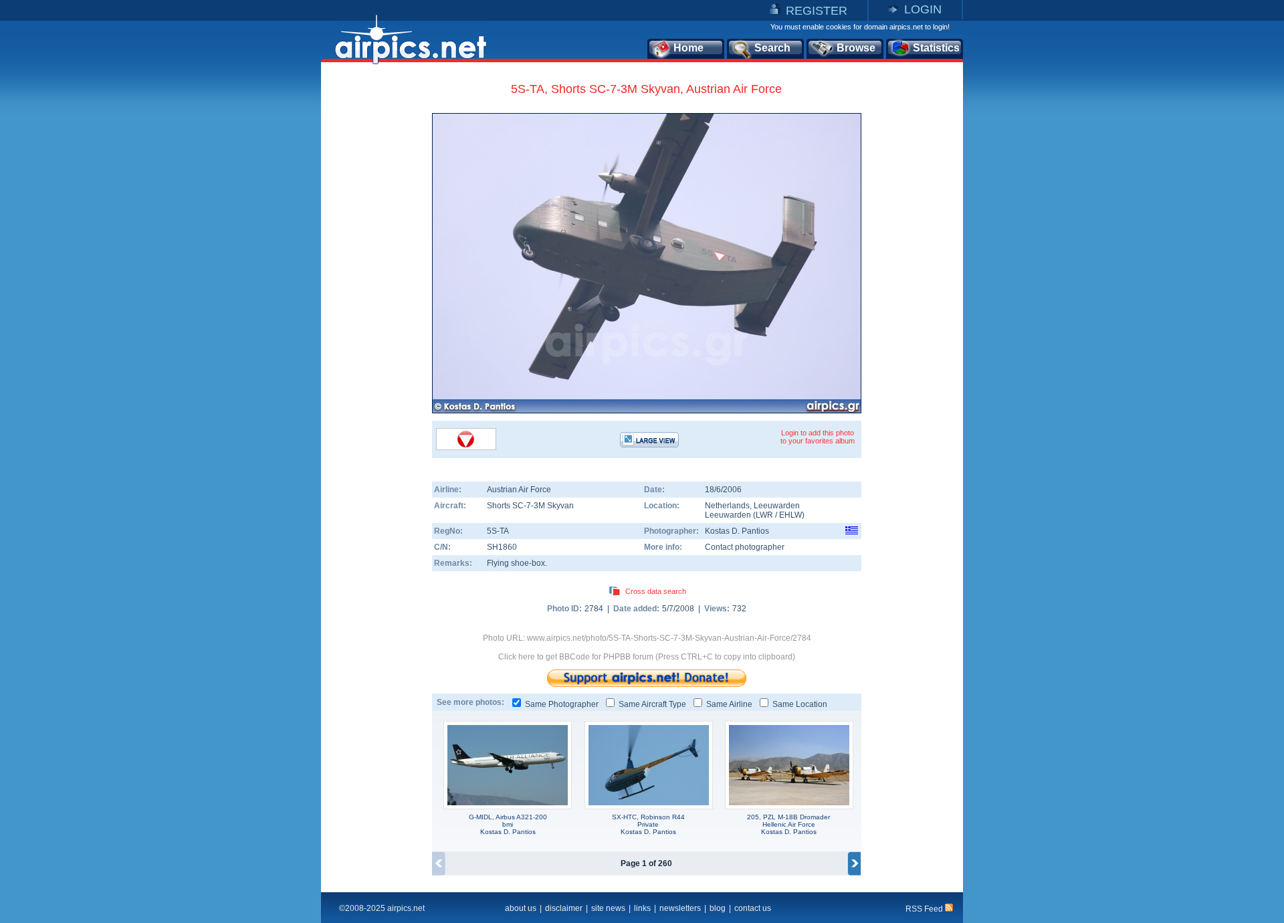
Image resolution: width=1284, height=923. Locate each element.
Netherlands (727, 505)
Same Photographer (562, 704)
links (642, 908)
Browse (856, 48)
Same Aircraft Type (652, 704)
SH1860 (502, 547)
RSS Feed (925, 909)
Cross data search (655, 591)
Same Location (799, 704)
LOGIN (923, 9)
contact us (752, 908)
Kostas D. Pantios (737, 531)
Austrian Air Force (519, 489)
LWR (764, 515)
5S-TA (498, 531)
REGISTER (816, 10)
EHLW (790, 515)
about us (520, 908)
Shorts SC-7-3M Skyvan (530, 505)
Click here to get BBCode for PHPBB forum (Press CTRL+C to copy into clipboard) (646, 656)
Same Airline (729, 704)
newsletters (680, 908)
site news (608, 908)
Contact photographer (744, 547)
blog (718, 908)
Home (688, 48)
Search (772, 48)
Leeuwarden (777, 505)
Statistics (936, 48)
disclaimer (563, 908)
